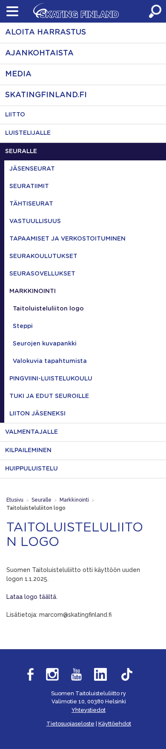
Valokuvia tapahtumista (50, 361)
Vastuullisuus (35, 221)
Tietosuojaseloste (70, 723)
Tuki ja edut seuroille (49, 396)
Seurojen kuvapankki (45, 344)
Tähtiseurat (31, 204)
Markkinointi (32, 291)
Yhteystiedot (89, 710)
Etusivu (14, 500)
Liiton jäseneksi (37, 414)
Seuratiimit (29, 186)
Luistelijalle (28, 133)
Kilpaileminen (28, 450)
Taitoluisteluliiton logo (48, 309)
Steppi (23, 326)
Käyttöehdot (114, 723)
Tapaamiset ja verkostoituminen (67, 239)
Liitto (15, 115)
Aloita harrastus (45, 32)
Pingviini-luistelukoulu (50, 379)
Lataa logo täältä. (31, 596)
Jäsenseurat (32, 169)
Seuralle (21, 151)
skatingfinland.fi (46, 95)
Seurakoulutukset (43, 256)
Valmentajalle (31, 432)
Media (18, 74)
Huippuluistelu (31, 469)
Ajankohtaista (39, 53)
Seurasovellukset (42, 274)
